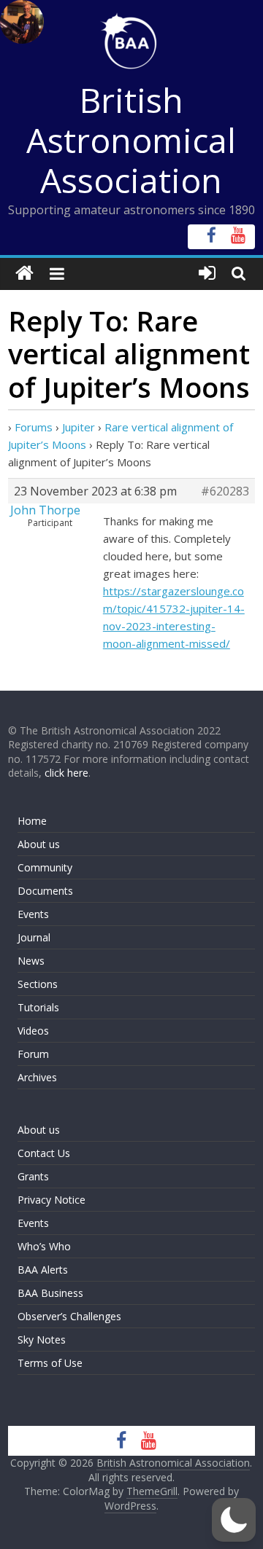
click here (66, 773)
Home (32, 821)
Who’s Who (44, 1246)
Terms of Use (50, 1363)
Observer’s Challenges (69, 1316)
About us (39, 844)
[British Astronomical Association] (24, 273)
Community (45, 867)
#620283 (225, 491)
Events (33, 914)
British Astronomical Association (131, 140)
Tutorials (38, 1007)
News (31, 961)
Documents (45, 891)
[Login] (207, 273)
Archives (37, 1077)
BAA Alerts (43, 1270)
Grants (33, 1176)
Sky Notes (42, 1339)
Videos (33, 1031)
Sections (38, 984)
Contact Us (44, 1153)
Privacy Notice (51, 1200)
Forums (34, 427)
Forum (33, 1054)
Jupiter (78, 427)
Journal (34, 937)
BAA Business (50, 1293)
